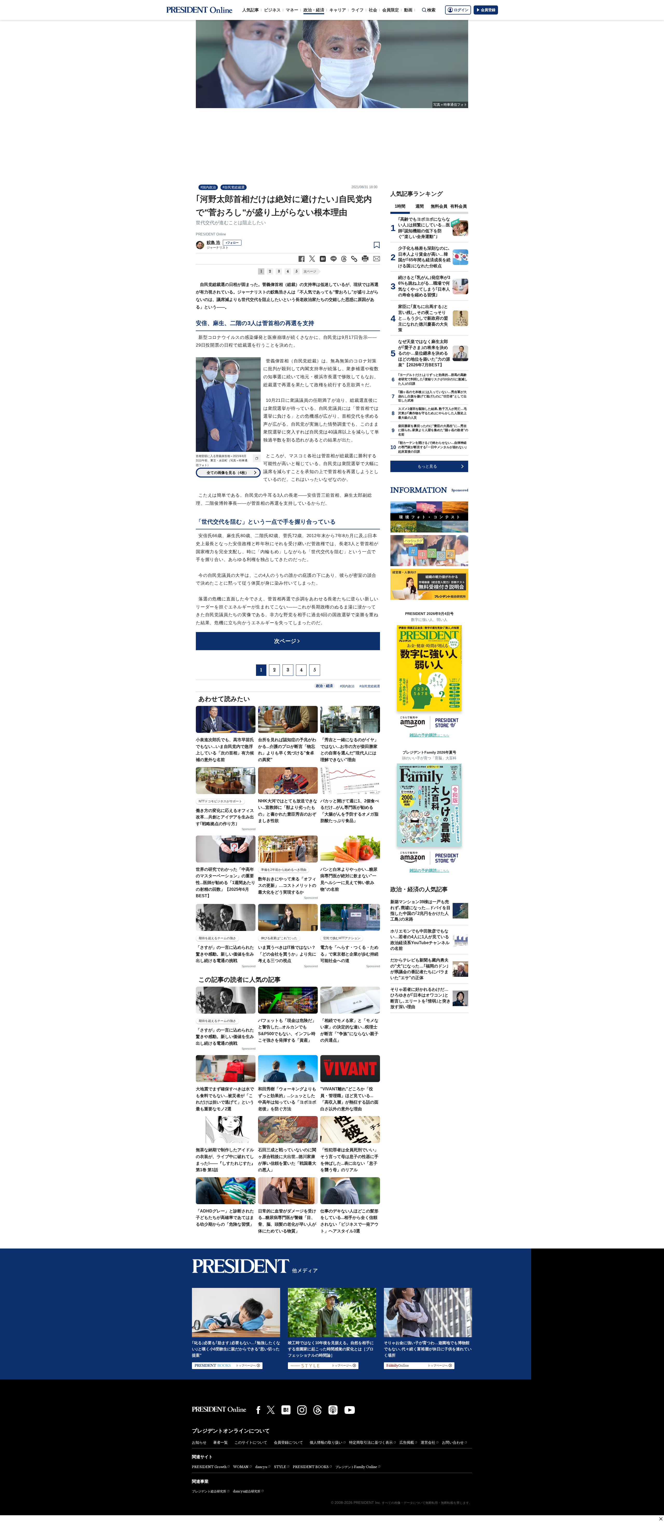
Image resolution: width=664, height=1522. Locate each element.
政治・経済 (313, 10)
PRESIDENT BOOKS (311, 1467)
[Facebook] (258, 1410)
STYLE (280, 1467)
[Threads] (317, 1410)
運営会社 (428, 1442)
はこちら (429, 735)
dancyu (261, 1467)
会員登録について (288, 1442)
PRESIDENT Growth (209, 1467)
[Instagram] (302, 1410)
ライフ (357, 10)
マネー (292, 10)
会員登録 (488, 10)
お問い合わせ (453, 1442)
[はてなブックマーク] (285, 1409)
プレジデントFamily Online (356, 1467)
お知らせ (199, 1442)
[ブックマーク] (377, 245)
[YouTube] (349, 1410)
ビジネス (272, 10)
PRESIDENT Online (211, 234)
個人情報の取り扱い (326, 1442)
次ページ (310, 271)
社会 (373, 10)
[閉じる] (661, 1519)
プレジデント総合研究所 (209, 1491)
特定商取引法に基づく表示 (371, 1442)
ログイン (461, 10)
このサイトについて (250, 1442)
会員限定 (390, 10)
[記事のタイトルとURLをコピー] (354, 259)
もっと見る (427, 466)
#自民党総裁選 (234, 187)
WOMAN (240, 1467)
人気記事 (250, 10)
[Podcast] (333, 1409)
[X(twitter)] (271, 1410)
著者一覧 (220, 1442)
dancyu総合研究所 (246, 1491)
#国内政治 (208, 187)
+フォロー (232, 242)
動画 (408, 10)
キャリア (337, 10)
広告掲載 (406, 1442)
